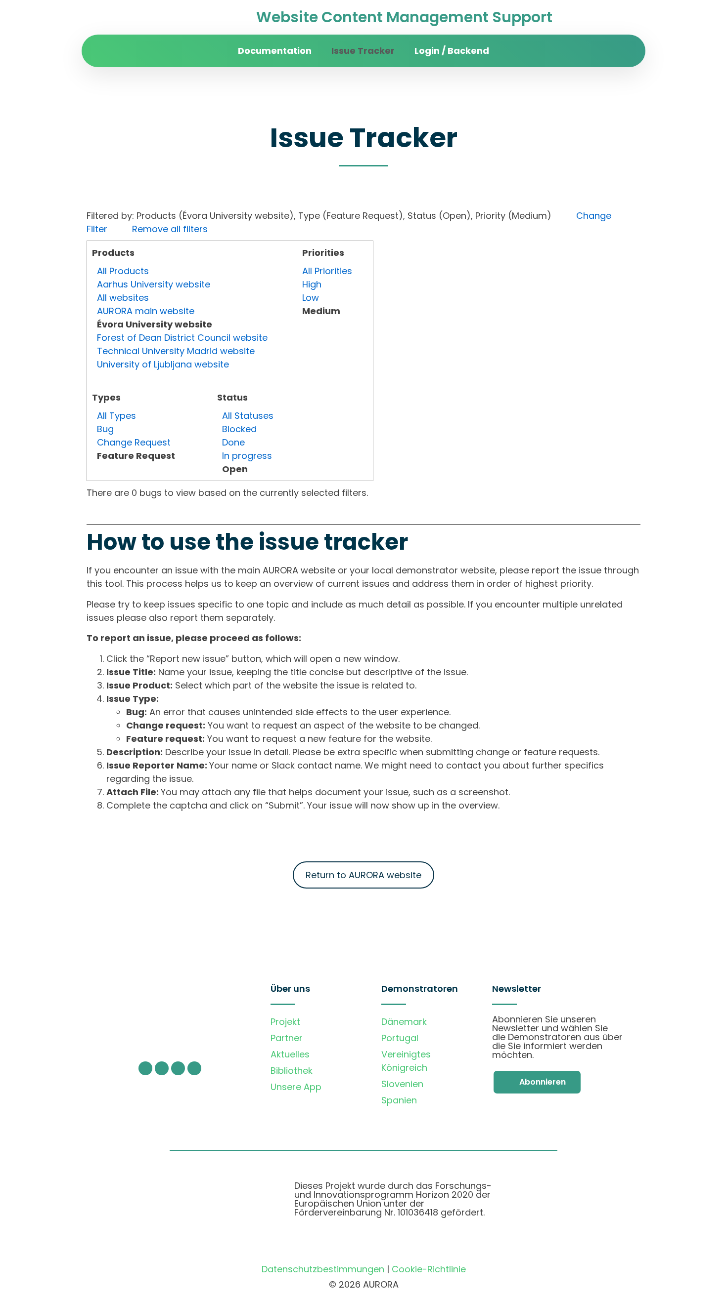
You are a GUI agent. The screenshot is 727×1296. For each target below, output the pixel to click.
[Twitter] (145, 1068)
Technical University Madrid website (176, 351)
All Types (116, 415)
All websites (123, 297)
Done (233, 442)
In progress (247, 455)
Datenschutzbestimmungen (323, 1269)
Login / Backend (451, 50)
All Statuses (247, 415)
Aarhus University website (153, 284)
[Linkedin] (194, 1068)
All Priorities (327, 271)
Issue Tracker (363, 50)
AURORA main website (145, 311)
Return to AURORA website (363, 875)
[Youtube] (178, 1068)
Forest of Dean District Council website (182, 337)
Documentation (275, 50)
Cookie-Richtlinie (429, 1269)
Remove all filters (170, 229)
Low (310, 297)
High (311, 284)
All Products (123, 271)
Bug (105, 429)
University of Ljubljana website (163, 364)
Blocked (239, 429)
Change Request (134, 442)
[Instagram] (162, 1068)
